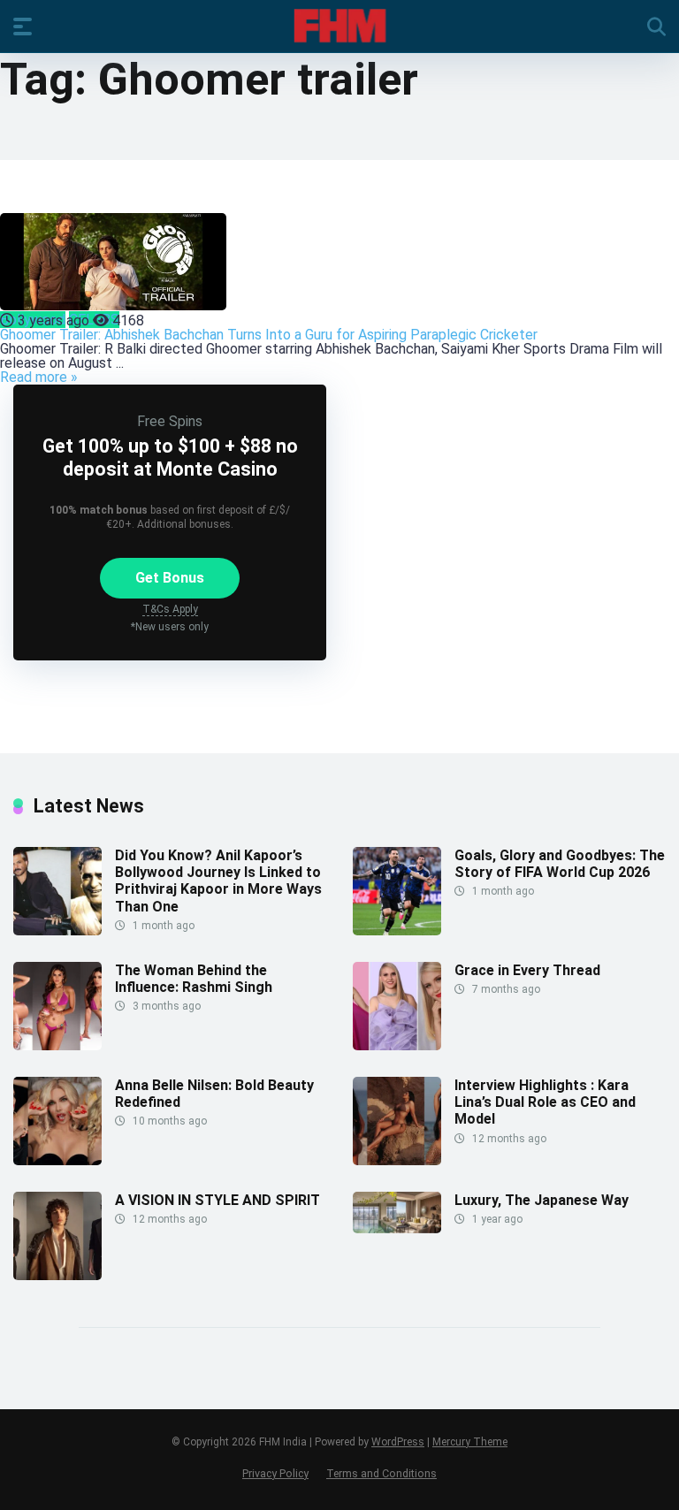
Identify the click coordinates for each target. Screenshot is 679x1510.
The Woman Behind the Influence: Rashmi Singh (193, 978)
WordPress (397, 1442)
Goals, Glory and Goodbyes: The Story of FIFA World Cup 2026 (559, 864)
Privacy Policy (275, 1473)
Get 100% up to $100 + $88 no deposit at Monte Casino (170, 457)
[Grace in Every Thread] (397, 1045)
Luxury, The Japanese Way (541, 1200)
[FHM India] (340, 25)
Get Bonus (169, 577)
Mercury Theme (469, 1442)
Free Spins (169, 421)
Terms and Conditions (381, 1473)
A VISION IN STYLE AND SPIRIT (217, 1200)
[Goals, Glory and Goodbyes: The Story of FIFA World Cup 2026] (397, 930)
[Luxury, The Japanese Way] (397, 1228)
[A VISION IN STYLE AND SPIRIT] (57, 1275)
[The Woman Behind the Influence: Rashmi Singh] (57, 1045)
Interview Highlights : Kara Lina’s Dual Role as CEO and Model (545, 1102)
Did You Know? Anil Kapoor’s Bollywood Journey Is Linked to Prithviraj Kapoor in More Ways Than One (218, 881)
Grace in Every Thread (527, 970)
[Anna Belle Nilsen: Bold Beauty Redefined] (57, 1160)
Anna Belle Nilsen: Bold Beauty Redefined (214, 1093)
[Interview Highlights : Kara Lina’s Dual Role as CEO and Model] (397, 1160)
